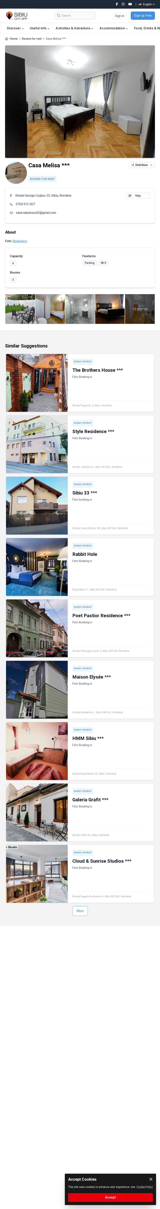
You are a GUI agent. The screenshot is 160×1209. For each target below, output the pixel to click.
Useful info (38, 28)
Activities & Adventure (73, 28)
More (80, 911)
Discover (14, 28)
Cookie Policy (145, 1186)
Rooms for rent (31, 38)
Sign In (119, 16)
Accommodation (113, 28)
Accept (110, 1197)
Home (14, 38)
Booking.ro (20, 241)
